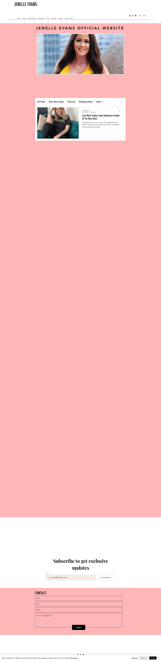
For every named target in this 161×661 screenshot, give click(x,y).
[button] (121, 102)
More (99, 101)
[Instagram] (130, 16)
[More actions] (120, 111)
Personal (71, 101)
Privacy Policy (74, 658)
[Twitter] (136, 16)
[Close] (159, 658)
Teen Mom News (56, 101)
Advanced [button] (134, 658)
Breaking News (86, 101)
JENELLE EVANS (25, 4)
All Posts (41, 101)
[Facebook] (133, 16)
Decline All (144, 658)
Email (47, 573)
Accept (153, 658)
